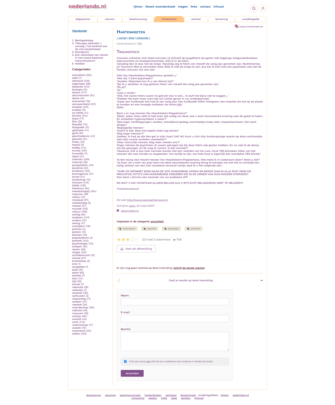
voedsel (77, 304)
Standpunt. (82, 52)
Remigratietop (84, 40)
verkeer (77, 301)
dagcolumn (83, 19)
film (74, 121)
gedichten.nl (241, 395)
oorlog (76, 214)
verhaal (196, 19)
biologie (77, 89)
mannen (77, 194)
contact (205, 6)
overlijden (78, 226)
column (110, 19)
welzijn (76, 316)
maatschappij (81, 191)
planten (77, 234)
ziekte (76, 333)
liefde (75, 185)
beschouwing (138, 19)
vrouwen (77, 313)
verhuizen (78, 295)
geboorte (78, 130)
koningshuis (80, 173)
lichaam (77, 182)
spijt (75, 269)
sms (74, 263)
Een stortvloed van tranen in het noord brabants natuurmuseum (91, 57)
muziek (77, 208)
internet (77, 162)
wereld (76, 319)
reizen (76, 249)
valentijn (77, 290)
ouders (76, 220)
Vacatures (79, 31)
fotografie (78, 127)
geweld (77, 139)
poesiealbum (80, 237)
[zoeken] (253, 8)
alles (131, 37)
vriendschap (80, 307)
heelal (76, 144)
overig (76, 223)
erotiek (76, 109)
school (76, 258)
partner (77, 229)
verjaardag (79, 298)
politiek (77, 240)
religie (76, 252)
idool (75, 156)
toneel (76, 284)
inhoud (218, 6)
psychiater (173, 228)
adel (75, 78)
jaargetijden (80, 165)
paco (132, 205)
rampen (77, 246)
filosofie (77, 124)
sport (75, 272)
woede (76, 327)
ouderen (77, 217)
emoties (77, 107)
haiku (75, 141)
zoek (174, 398)
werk (75, 322)
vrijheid (77, 310)
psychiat (151, 228)
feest (75, 118)
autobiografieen (208, 395)
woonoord (78, 330)
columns (110, 395)
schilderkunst (81, 255)
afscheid (77, 80)
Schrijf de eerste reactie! (189, 268)
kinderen (78, 170)
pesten (76, 231)
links (194, 6)
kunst (75, 176)
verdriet (77, 292)
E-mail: (125, 312)
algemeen (78, 83)
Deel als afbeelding (138, 248)
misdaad (77, 200)
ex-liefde (77, 112)
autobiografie (250, 19)
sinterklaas (79, 261)
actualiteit (78, 75)
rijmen (138, 6)
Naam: (125, 295)
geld (75, 133)
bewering (221, 19)
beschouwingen (130, 395)
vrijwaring (137, 398)
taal (74, 278)
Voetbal (80, 63)
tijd (74, 281)
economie (78, 101)
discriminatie (80, 95)
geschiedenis (80, 136)
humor (76, 150)
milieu (76, 197)
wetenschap (80, 324)
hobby (76, 147)
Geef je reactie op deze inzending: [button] (191, 280)
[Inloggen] (263, 8)
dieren (76, 92)
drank (75, 98)
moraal (76, 205)
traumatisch (129, 228)
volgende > (143, 37)
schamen (195, 228)
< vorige (122, 37)
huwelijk (77, 153)
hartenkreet (169, 19)
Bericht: (126, 329)
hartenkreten (153, 395)
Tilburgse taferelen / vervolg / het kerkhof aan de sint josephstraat (91, 46)
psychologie (80, 243)
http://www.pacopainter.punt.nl (147, 200)
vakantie (77, 287)
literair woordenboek (160, 6)
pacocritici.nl (130, 210)
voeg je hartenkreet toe (251, 26)
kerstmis (77, 168)
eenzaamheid (81, 104)
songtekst (78, 266)
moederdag (79, 202)
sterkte (76, 275)
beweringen (188, 395)
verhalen (171, 395)
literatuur (78, 188)
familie (76, 115)
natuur (76, 211)
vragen (183, 6)
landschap (79, 179)
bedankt (77, 86)
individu (77, 159)
